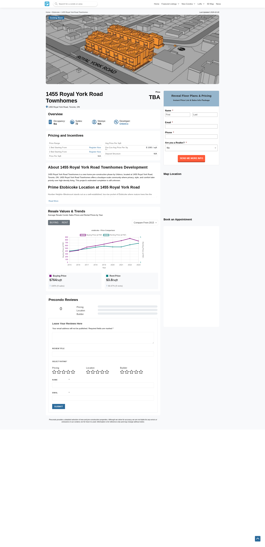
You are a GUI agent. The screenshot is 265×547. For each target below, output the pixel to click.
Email (55, 393)
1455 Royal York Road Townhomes (74, 12)
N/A (99, 156)
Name (54, 380)
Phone (169, 132)
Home (48, 12)
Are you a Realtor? (176, 143)
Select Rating (59, 361)
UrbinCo (124, 124)
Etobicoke (56, 12)
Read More (53, 201)
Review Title (58, 349)
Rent (65, 222)
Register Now (95, 147)
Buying (54, 222)
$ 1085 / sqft (151, 147)
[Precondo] (47, 4)
